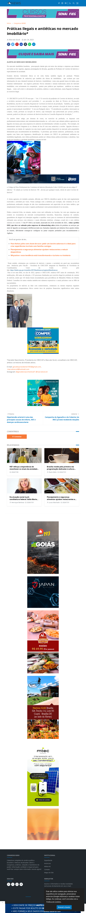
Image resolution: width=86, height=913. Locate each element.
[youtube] (65, 3)
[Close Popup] (2, 902)
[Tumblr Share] (25, 44)
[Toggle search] (74, 3)
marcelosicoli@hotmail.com (18, 369)
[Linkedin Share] (21, 44)
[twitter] (21, 884)
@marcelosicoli (42, 372)
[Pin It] (17, 44)
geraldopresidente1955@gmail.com (27, 367)
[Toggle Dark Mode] (70, 3)
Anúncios (47, 863)
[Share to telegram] (33, 44)
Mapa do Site (48, 873)
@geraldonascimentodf (25, 372)
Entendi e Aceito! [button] (64, 907)
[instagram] (62, 3)
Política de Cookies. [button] (53, 902)
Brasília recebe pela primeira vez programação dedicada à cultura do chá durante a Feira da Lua (60, 469)
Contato (47, 869)
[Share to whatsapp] (29, 44)
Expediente (48, 860)
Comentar (18, 437)
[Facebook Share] (8, 44)
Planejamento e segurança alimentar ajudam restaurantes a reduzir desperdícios (61, 499)
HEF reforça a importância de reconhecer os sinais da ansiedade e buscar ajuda (24, 469)
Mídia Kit (47, 866)
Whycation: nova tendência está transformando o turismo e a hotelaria (40, 255)
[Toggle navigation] (77, 3)
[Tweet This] (12, 44)
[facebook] (59, 3)
